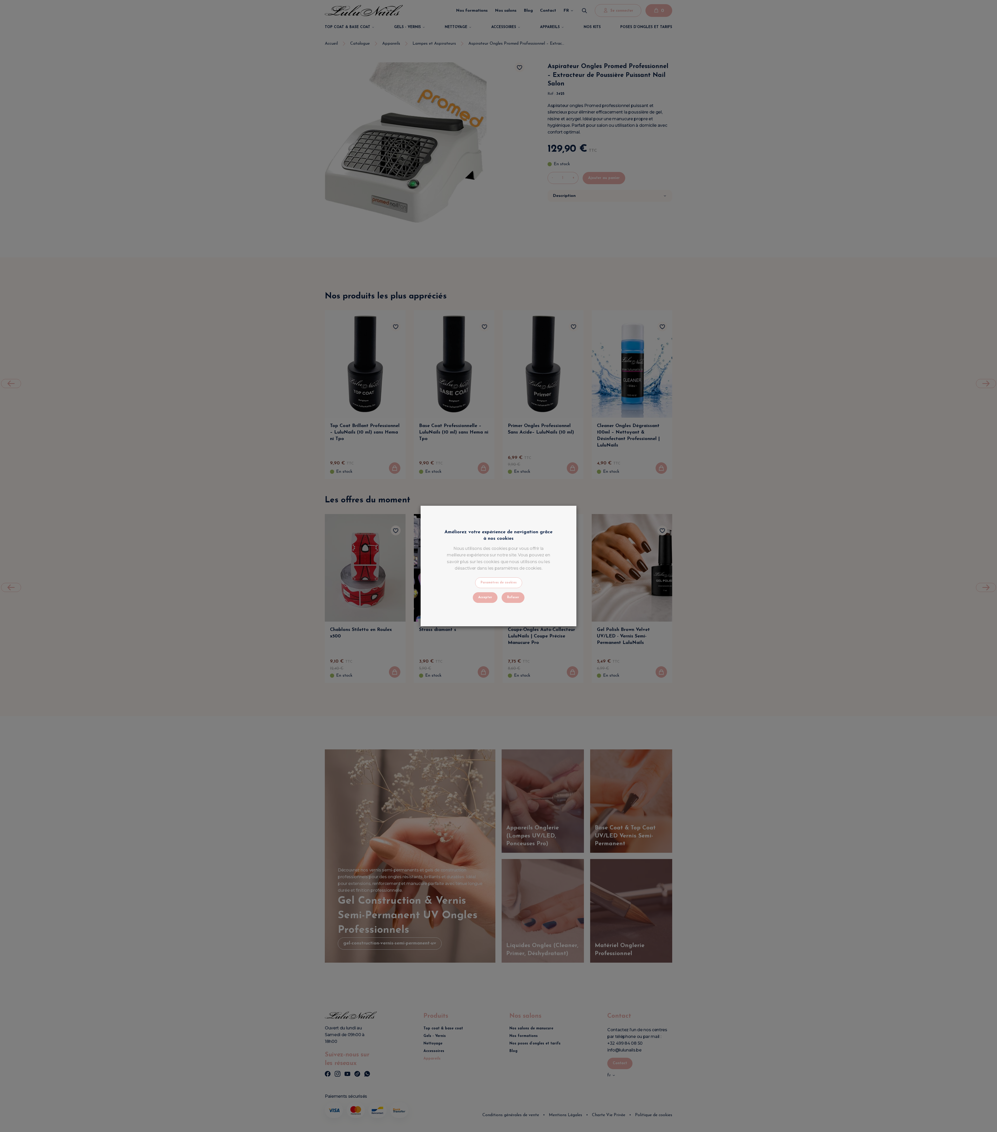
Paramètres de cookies (499, 582)
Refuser (513, 597)
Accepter (485, 597)
